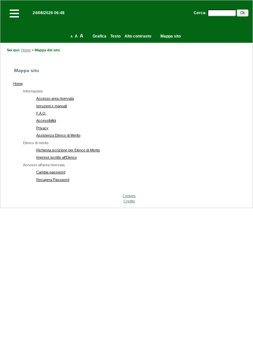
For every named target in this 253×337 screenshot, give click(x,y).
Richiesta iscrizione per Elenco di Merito (68, 150)
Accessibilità (46, 120)
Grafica (99, 36)
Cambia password (50, 172)
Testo (115, 36)
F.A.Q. (41, 113)
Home (26, 50)
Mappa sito (170, 36)
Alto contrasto (138, 36)
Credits (129, 201)
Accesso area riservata (55, 98)
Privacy (42, 128)
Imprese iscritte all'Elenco (56, 157)
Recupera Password (52, 180)
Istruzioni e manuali (51, 106)
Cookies (129, 196)
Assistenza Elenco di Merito (58, 135)
